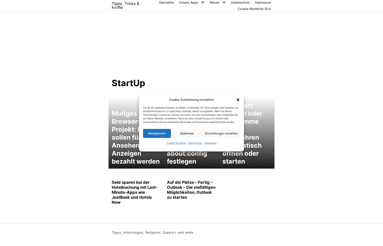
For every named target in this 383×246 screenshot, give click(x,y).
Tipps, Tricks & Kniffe (125, 6)
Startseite (166, 2)
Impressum (210, 142)
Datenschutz (195, 142)
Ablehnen (187, 133)
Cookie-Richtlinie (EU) (254, 9)
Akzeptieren (157, 133)
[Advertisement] (191, 48)
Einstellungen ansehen (221, 133)
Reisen (214, 2)
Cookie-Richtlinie (176, 142)
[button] (238, 100)
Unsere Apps (188, 2)
